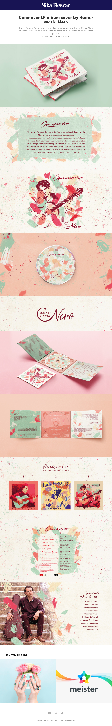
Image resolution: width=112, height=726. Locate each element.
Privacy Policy (59, 720)
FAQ (73, 720)
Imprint (68, 720)
